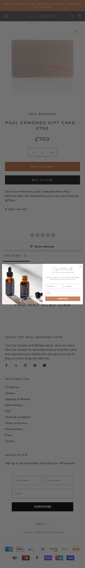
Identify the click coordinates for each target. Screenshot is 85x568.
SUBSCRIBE (63, 298)
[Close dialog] (80, 266)
